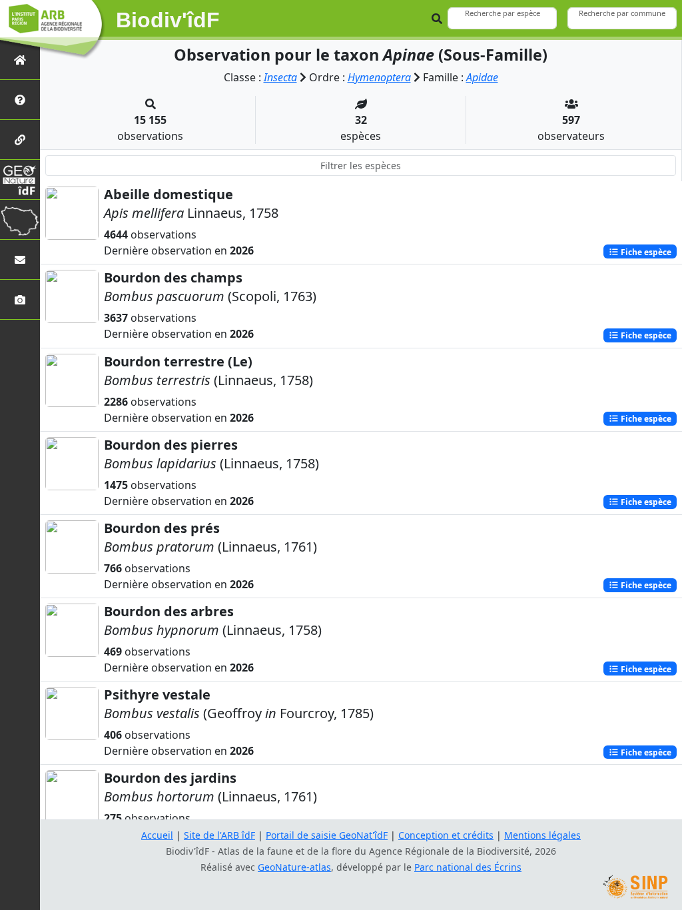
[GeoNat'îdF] (20, 179)
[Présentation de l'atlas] (20, 99)
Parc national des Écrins (467, 867)
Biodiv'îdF (168, 20)
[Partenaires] (20, 139)
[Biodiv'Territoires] (20, 219)
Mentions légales (542, 835)
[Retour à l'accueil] (20, 59)
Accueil (157, 835)
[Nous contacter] (20, 259)
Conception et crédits (446, 835)
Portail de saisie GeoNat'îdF (327, 835)
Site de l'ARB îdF (219, 835)
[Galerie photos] (20, 299)
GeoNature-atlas (294, 867)
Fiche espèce (645, 251)
